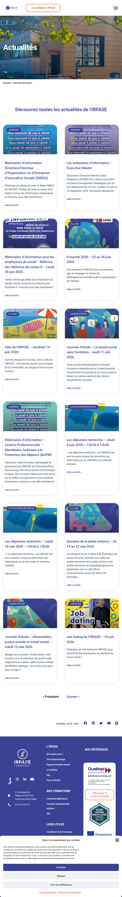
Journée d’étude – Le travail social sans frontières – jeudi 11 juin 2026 (92, 352)
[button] (117, 840)
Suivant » (73, 696)
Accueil (7, 83)
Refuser (61, 876)
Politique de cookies (48, 892)
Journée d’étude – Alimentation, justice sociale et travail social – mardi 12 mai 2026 (28, 642)
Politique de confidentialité (69, 892)
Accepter (61, 867)
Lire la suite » (12, 205)
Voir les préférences (61, 884)
